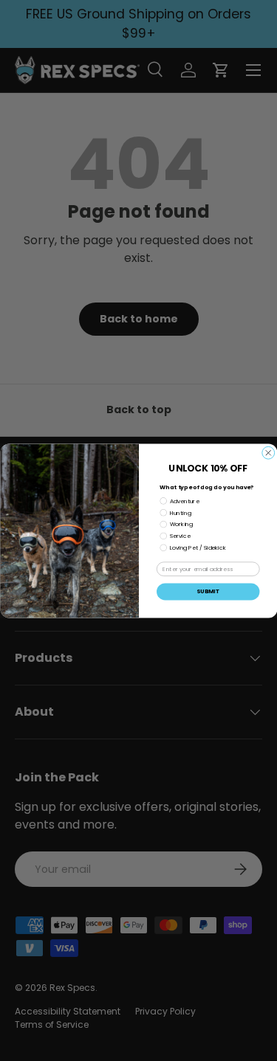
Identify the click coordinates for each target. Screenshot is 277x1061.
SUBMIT (207, 591)
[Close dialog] (267, 452)
